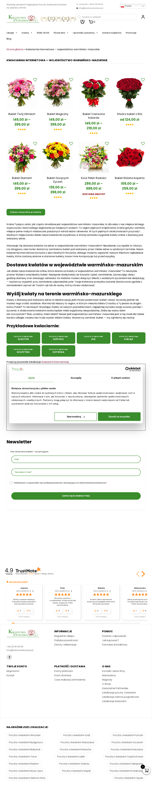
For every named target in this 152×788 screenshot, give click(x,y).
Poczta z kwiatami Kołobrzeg (126, 771)
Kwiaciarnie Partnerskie (115, 688)
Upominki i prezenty (84, 32)
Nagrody (107, 679)
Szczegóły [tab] (76, 377)
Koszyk (10, 675)
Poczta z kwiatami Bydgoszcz (26, 742)
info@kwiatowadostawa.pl (91, 8)
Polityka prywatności (66, 640)
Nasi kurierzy (109, 675)
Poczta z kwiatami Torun (23, 756)
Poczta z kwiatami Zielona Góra (27, 778)
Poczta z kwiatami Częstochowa (124, 756)
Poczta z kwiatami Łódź (76, 735)
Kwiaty (25, 32)
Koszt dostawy (62, 675)
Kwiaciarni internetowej (55, 362)
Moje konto (13, 671)
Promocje (131, 32)
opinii (40, 574)
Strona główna (15, 49)
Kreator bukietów (111, 32)
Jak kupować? (110, 640)
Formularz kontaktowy (114, 644)
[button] (142, 574)
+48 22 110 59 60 (15, 646)
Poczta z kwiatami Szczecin (127, 742)
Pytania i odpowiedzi (114, 636)
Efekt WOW (43, 32)
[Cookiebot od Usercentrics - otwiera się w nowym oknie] (128, 369)
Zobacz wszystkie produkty (25, 212)
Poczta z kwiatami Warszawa (77, 742)
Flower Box (59, 32)
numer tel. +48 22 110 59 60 (91, 4)
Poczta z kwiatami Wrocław (25, 735)
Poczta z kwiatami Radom (24, 763)
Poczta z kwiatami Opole (129, 778)
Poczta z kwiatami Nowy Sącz (26, 771)
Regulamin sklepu (64, 636)
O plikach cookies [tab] (120, 377)
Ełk (93, 338)
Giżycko (58, 338)
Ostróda (58, 351)
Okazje (10, 32)
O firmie (106, 684)
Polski (127, 6)
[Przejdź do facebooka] (9, 657)
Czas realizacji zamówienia (69, 679)
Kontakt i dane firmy (113, 671)
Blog (9, 38)
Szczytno (23, 351)
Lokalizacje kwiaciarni (114, 701)
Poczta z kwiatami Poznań (128, 735)
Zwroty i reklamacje (65, 644)
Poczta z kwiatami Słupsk (76, 771)
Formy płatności (63, 671)
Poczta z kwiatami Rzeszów (75, 749)
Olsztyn (23, 338)
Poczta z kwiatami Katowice (127, 749)
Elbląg (128, 338)
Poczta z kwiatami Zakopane (126, 763)
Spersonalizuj (74, 416)
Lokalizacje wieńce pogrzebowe (120, 697)
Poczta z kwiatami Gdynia (74, 763)
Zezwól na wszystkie (119, 416)
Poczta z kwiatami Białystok (24, 749)
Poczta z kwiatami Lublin (71, 756)
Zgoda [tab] (31, 377)
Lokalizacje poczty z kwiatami (119, 692)
